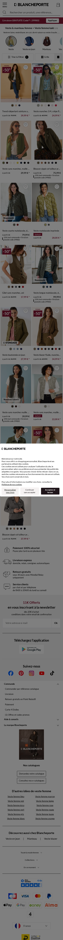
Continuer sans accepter (29, 491)
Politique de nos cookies (12, 484)
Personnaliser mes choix (10, 491)
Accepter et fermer (50, 491)
